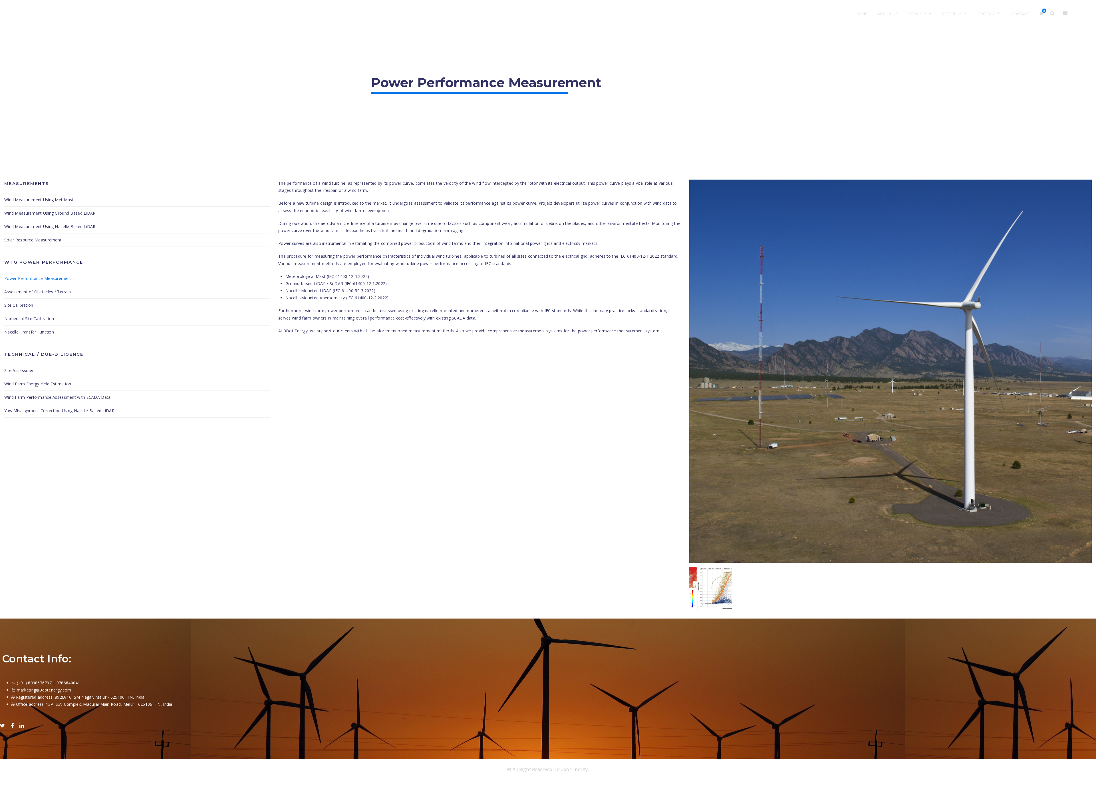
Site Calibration (18, 305)
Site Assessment (20, 370)
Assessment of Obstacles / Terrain (37, 291)
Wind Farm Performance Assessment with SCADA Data (57, 397)
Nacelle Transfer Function (29, 332)
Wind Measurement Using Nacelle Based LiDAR (50, 226)
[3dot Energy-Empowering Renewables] (85, 13)
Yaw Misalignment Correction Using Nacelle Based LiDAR (59, 410)
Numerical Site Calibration (29, 318)
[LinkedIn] (21, 725)
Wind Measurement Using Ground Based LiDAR (49, 213)
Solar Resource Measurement (32, 240)
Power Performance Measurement (37, 278)
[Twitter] (2, 725)
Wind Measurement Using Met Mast (39, 199)
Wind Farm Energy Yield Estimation (37, 384)
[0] (1041, 13)
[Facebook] (12, 725)
